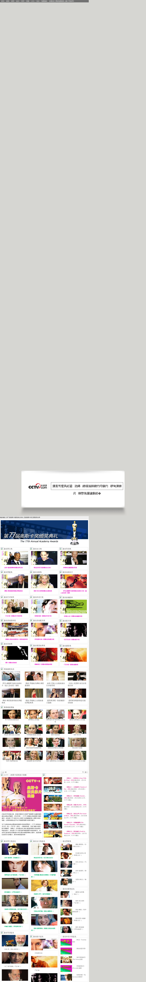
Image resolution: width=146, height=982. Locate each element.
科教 (27, 1)
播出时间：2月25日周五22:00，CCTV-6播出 (75, 816)
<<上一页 (4, 772)
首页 (2, 1)
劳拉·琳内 (12, 748)
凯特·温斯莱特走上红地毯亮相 (55, 761)
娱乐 (17, 1)
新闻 (7, 1)
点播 (66, 1)
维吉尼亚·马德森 (77, 748)
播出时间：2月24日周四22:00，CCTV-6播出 (75, 807)
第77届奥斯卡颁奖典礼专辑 (14, 517)
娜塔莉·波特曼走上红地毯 (77, 720)
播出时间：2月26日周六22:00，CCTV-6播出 (75, 824)
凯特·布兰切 (77, 735)
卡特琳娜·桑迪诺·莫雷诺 (33, 735)
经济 (22, 1)
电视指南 (44, 1)
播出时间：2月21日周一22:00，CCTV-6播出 (75, 780)
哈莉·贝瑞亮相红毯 (12, 761)
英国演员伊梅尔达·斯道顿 (55, 748)
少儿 (32, 1)
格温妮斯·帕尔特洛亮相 (34, 761)
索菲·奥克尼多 (55, 735)
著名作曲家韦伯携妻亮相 (33, 748)
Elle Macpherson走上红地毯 (77, 761)
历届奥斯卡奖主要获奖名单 (32, 517)
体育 (12, 1)
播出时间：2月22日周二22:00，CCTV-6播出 (75, 789)
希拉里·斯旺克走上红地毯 (12, 735)
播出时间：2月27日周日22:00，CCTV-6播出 (75, 833)
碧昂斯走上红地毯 (33, 720)
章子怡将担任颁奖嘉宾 (12, 720)
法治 (37, 1)
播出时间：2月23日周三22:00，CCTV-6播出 (75, 798)
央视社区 (52, 1)
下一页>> (85, 772)
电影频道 (2, 517)
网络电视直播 (60, 1)
